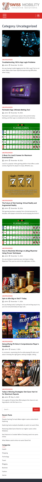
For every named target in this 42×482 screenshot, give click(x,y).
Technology (5, 457)
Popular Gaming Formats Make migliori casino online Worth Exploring (20, 420)
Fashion (4, 471)
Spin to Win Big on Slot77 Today (14, 298)
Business (5, 468)
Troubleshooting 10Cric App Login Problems (18, 62)
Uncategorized (7, 59)
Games (4, 475)
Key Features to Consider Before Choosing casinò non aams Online (20, 435)
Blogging (4, 464)
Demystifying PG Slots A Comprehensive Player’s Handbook (20, 345)
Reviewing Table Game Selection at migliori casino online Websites (19, 430)
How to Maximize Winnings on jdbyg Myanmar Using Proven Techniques (19, 251)
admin (6, 65)
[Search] (38, 15)
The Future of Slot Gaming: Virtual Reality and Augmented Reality (19, 204)
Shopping (5, 453)
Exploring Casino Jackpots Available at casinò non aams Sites (20, 425)
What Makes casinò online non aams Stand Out (16, 440)
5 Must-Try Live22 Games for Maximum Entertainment (17, 156)
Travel (4, 460)
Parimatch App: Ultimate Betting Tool (16, 109)
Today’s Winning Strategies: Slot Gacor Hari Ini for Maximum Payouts (19, 392)
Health (4, 449)
